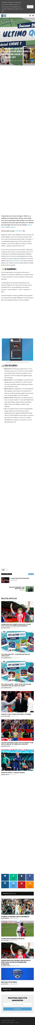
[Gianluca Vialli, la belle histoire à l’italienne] (17, 701)
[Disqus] (17, 800)
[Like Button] (3, 570)
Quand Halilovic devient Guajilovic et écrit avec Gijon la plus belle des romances (16, 625)
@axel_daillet (5, 774)
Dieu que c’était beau (9, 982)
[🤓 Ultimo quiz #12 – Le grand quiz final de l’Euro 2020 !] (17, 641)
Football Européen (10, 20)
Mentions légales (10, 1022)
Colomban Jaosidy (9, 60)
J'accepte (30, 7)
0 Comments (26, 60)
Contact (17, 1022)
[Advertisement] (17, 142)
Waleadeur (5, 984)
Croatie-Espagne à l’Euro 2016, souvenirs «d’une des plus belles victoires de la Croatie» (17, 743)
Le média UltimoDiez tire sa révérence (15, 917)
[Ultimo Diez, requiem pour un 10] (17, 929)
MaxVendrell (5, 918)
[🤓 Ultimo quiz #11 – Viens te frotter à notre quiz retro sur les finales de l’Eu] (17, 671)
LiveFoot (3, 1022)
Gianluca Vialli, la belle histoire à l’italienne (16, 714)
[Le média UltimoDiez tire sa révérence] (17, 907)
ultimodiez (5, 940)
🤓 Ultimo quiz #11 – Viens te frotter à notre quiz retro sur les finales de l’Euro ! (16, 685)
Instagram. (12, 227)
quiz (10, 574)
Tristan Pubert (6, 716)
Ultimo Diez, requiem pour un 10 (12, 939)
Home (2, 20)
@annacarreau (6, 627)
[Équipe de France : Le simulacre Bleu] (17, 760)
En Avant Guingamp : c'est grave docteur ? (17, 589)
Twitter (29, 225)
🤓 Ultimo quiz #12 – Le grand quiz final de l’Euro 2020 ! (15, 655)
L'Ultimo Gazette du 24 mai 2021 (19, 579)
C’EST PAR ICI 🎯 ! (20, 231)
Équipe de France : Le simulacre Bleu (13, 773)
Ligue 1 (4, 574)
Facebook (4, 227)
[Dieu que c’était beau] (17, 974)
